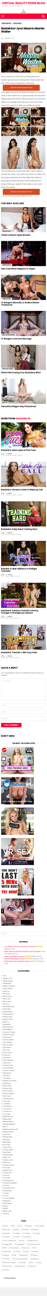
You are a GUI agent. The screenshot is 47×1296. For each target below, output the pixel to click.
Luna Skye (6, 1114)
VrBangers (6, 231)
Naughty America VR (10, 1129)
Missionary (24, 1255)
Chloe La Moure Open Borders (16, 235)
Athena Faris (7, 1017)
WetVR (4, 402)
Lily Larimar (7, 1109)
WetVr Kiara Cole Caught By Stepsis (17, 961)
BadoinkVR (23, 418)
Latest (23, 12)
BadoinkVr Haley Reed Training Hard (19, 529)
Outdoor (35, 1255)
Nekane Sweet (8, 1132)
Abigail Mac (7, 983)
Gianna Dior (7, 1058)
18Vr (4, 976)
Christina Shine (8, 1040)
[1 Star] (1, 196)
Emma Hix (6, 1055)
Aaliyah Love (7, 978)
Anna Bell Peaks (9, 1007)
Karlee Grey (7, 1086)
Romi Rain (6, 1145)
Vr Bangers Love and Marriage (16, 338)
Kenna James (8, 1091)
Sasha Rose (7, 1147)
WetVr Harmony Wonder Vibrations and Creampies (22, 951)
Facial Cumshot (34, 1244)
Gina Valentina (8, 1060)
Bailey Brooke (8, 1027)
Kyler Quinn (7, 1096)
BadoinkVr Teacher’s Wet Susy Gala (19, 652)
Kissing (17, 1252)
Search (43, 16)
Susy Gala (6, 1168)
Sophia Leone (8, 1160)
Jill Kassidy (7, 1073)
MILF (14, 1255)
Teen (39, 1263)
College (17, 1233)
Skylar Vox (7, 1157)
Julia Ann (6, 1075)
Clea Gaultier (7, 1042)
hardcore (26, 1248)
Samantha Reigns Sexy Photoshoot (18, 406)
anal (20, 1226)
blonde (25, 1230)
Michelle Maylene (9, 1124)
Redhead (35, 1259)
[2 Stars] (3, 196)
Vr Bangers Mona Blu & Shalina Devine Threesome (20, 303)
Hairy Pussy (15, 1248)
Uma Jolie (6, 1178)
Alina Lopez (7, 1001)
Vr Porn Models (8, 1198)
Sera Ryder (7, 1152)
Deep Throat (33, 1241)
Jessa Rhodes (8, 1068)
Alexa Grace (7, 996)
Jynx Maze (7, 1078)
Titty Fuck (32, 1266)
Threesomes (20, 1266)
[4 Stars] (5, 196)
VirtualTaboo (7, 369)
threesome (8, 1266)
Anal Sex (29, 1226)
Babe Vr (6, 1022)
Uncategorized (8, 335)
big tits (16, 1230)
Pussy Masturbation (21, 1259)
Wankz (5, 1206)
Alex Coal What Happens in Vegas (18, 268)
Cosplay (27, 1233)
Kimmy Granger (8, 1093)
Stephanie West (8, 1165)
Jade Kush (7, 1063)
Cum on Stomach (10, 1241)
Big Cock (7, 1230)
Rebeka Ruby (7, 1137)
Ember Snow (7, 1053)
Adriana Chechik (9, 986)
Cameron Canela (9, 1032)
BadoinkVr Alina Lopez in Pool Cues (18, 450)
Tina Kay (6, 1175)
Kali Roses (7, 1083)
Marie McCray (8, 1116)
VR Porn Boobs (9, 1278)
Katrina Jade (7, 1088)
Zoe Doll (6, 1214)
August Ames (8, 1019)
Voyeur (6, 1270)
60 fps (6, 1226)
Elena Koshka (8, 1045)
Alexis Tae (6, 999)
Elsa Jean (6, 1050)
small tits (23, 1263)
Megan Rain (7, 1119)
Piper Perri (6, 1134)
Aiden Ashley (7, 989)
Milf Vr (5, 1127)
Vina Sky (6, 1186)
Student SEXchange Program (14, 959)
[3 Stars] (4, 196)
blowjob (35, 1230)
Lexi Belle (6, 1104)
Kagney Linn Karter (10, 1081)
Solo (31, 1263)
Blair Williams (7, 1029)
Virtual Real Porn (9, 1188)
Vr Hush (6, 1193)
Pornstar (7, 1259)
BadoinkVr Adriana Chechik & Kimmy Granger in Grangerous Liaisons (19, 611)
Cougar (37, 1233)
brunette (7, 1233)
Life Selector (7, 1106)
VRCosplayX (7, 1203)
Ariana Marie (7, 1012)
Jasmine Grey (8, 1065)
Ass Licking (40, 1226)
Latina (26, 1252)
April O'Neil (7, 1009)
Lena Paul (6, 1101)
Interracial (7, 1252)
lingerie (6, 1255)
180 (13, 1226)
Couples (7, 1237)
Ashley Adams (8, 1014)
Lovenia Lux (7, 1111)
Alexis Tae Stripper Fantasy (14, 956)
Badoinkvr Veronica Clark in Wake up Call (22, 489)
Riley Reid (6, 1139)
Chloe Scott (7, 1037)
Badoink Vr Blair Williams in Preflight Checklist (19, 570)
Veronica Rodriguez (10, 1183)
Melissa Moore (8, 1122)
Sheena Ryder (8, 1155)
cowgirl (16, 1237)
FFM (5, 1248)
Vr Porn (6, 1196)
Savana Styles (8, 1150)
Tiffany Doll (7, 1173)
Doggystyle (20, 1244)
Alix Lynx (6, 1004)
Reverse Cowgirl (9, 1263)
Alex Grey (6, 994)
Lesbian (35, 1252)
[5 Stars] (7, 196)
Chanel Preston (8, 1035)
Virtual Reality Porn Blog (23, 3)
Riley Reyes (7, 1142)
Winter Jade (7, 1211)
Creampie (27, 1237)
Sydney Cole (7, 1170)
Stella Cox (6, 1162)
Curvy (22, 1241)
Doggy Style (8, 1244)
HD (35, 1248)
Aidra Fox (6, 991)
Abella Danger (8, 981)
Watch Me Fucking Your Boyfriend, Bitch (21, 372)
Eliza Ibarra (7, 1047)
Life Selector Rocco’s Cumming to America (19, 947)
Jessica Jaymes (9, 1070)
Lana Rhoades (8, 1099)
